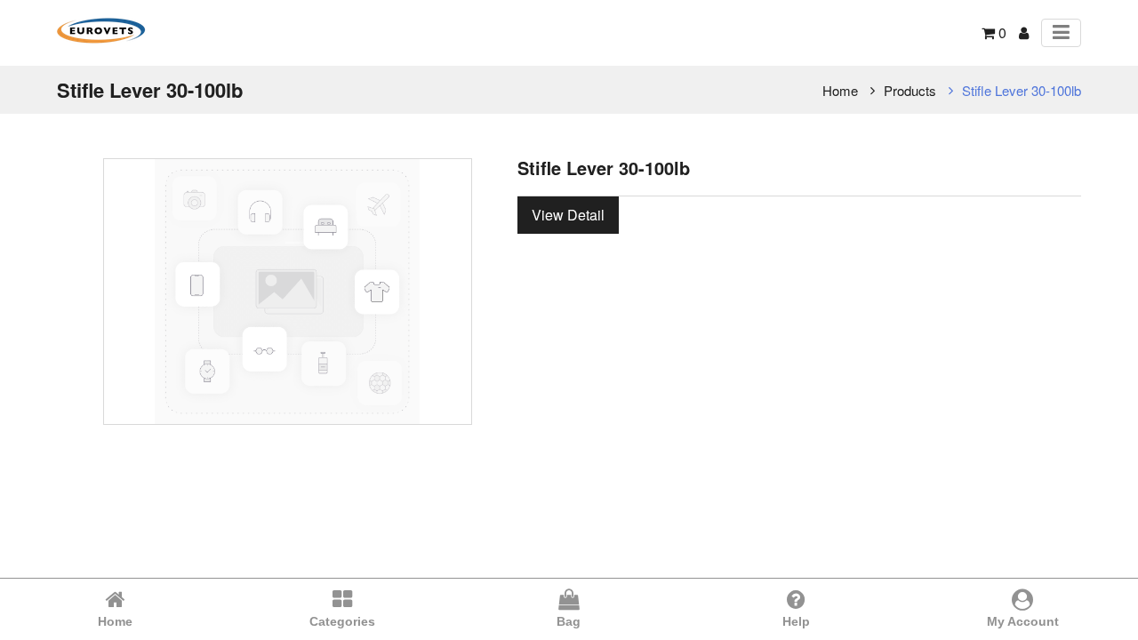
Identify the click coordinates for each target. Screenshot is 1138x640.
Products (910, 90)
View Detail (568, 214)
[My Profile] (1024, 32)
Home (840, 90)
